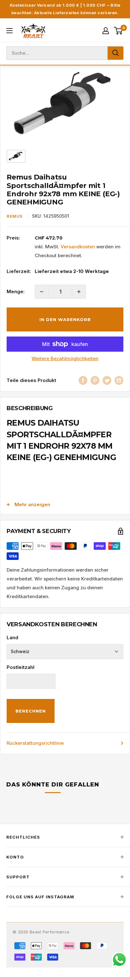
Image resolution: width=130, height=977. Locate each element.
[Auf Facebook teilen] (83, 380)
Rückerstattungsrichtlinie (35, 743)
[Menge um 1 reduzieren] (41, 291)
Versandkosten (78, 247)
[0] (118, 30)
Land (12, 637)
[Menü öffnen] (9, 30)
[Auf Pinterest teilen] (95, 380)
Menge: (16, 291)
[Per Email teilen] (119, 380)
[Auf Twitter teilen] (107, 380)
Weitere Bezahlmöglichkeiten (65, 358)
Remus (15, 216)
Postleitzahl (20, 667)
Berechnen (30, 710)
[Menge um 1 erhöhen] (79, 291)
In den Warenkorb (65, 319)
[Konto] (106, 30)
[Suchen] (115, 53)
